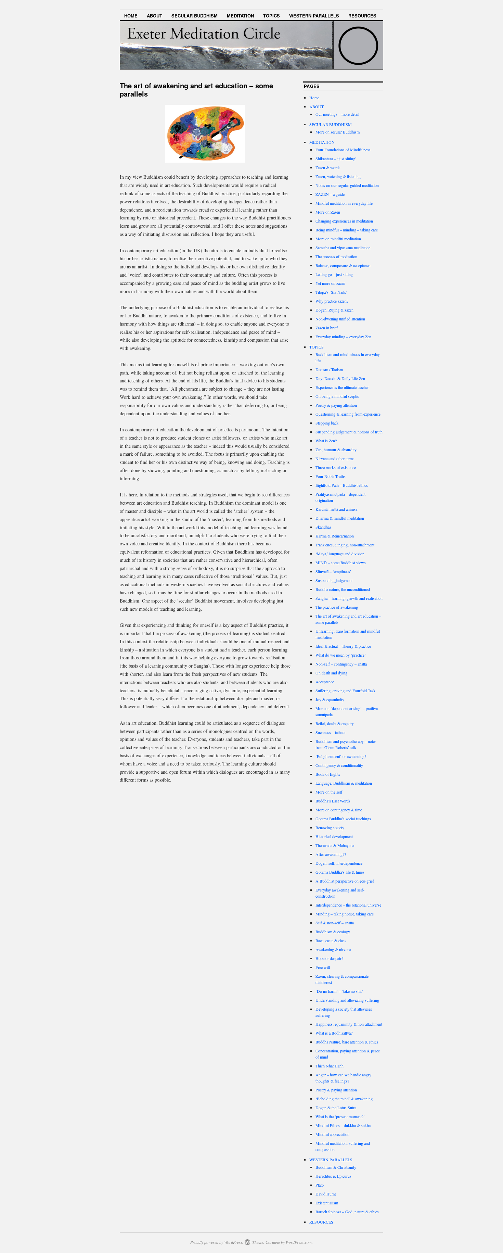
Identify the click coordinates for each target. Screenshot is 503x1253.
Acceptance (324, 681)
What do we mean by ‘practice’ (340, 655)
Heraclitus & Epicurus (333, 1176)
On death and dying (331, 672)
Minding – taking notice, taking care (344, 913)
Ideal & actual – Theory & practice (343, 646)
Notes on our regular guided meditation (347, 185)
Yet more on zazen (330, 283)
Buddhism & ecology (332, 931)
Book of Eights (327, 774)
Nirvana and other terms (334, 458)
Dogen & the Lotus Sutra (335, 1107)
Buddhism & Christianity (335, 1167)
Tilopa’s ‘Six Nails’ (331, 292)
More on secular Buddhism (337, 132)
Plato (319, 1185)
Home (131, 15)
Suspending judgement (333, 580)
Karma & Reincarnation (334, 536)
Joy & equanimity (329, 699)
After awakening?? (330, 854)
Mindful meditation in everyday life (344, 203)
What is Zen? (326, 440)
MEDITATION (240, 15)
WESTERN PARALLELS (314, 15)
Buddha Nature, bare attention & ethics (346, 1042)
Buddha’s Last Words (332, 800)
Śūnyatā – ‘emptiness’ (333, 571)
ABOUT (154, 15)
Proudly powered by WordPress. (216, 1242)
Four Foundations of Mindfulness (343, 149)
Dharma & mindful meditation (339, 518)
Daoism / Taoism (329, 369)
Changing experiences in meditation (344, 221)
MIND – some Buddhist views (340, 562)
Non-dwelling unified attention (340, 318)
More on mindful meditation (338, 238)
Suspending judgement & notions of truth (349, 431)
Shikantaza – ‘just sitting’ (336, 158)
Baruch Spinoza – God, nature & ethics (347, 1211)
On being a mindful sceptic (337, 396)
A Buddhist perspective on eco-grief (344, 881)
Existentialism (326, 1202)
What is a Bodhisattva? (333, 1033)
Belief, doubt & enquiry (334, 723)
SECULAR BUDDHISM (194, 15)
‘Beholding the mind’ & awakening (344, 1098)
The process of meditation (336, 256)
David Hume (325, 1194)
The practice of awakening (336, 607)
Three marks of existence (335, 467)
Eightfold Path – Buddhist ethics (341, 485)
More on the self (328, 792)
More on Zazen (327, 212)
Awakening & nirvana (333, 949)
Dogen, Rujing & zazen (334, 310)
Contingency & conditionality (339, 765)
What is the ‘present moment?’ (340, 1116)
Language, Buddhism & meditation (343, 783)
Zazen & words (327, 167)
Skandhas (323, 527)
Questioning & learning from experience (348, 414)
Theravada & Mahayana (334, 845)
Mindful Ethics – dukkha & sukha (343, 1125)
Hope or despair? (329, 958)
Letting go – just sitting (334, 274)
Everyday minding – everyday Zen (343, 336)
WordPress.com (299, 1242)
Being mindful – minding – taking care (346, 229)
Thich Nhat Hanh (329, 1065)
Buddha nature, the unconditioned (342, 589)
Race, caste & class (330, 940)
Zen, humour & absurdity (336, 449)
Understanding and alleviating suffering (347, 1000)
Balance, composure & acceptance (342, 265)
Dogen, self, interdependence (338, 863)
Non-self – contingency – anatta (341, 664)
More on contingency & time (338, 809)
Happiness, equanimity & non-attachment (348, 1024)
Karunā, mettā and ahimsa (336, 509)
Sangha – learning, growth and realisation (349, 598)
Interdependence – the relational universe (348, 905)
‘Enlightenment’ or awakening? (340, 756)
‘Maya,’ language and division (339, 553)
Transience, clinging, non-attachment (344, 544)
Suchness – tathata (330, 732)
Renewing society (329, 827)
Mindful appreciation (332, 1134)
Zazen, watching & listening (338, 176)
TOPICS (271, 15)
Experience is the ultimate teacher (342, 387)
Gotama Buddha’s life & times (339, 872)
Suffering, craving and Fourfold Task (345, 690)
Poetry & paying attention (336, 405)
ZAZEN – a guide (330, 194)
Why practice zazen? (331, 301)
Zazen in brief (326, 327)
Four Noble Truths (330, 476)
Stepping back (326, 423)
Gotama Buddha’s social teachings (343, 818)
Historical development (334, 836)
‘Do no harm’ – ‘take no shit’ (339, 991)
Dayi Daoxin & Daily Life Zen (340, 378)
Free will (322, 967)
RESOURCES (362, 15)
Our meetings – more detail (337, 114)
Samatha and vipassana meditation (343, 247)
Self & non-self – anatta (334, 922)
